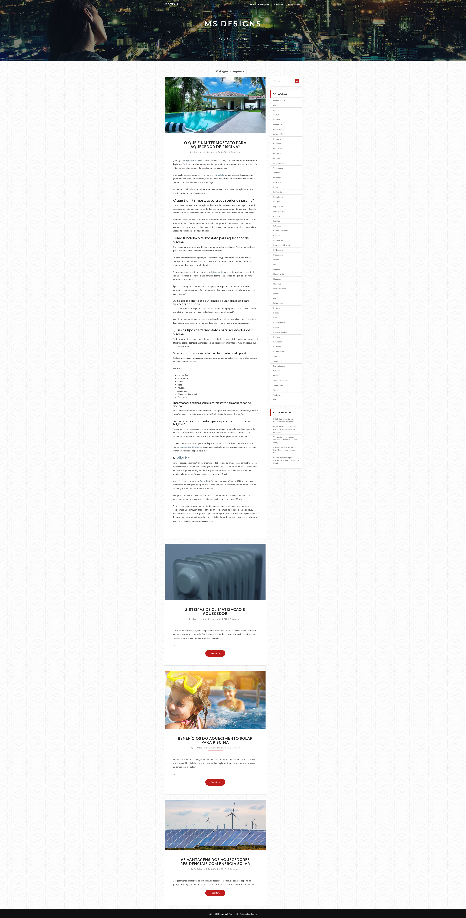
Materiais (277, 284)
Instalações (278, 255)
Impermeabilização (281, 245)
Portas (276, 327)
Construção (278, 168)
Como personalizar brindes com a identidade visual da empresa (284, 429)
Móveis (276, 293)
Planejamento (279, 322)
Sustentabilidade (280, 380)
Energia (276, 201)
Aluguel (276, 115)
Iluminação (278, 240)
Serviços (276, 371)
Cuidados (277, 177)
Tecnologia (278, 385)
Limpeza (276, 264)
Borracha (277, 139)
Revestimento (279, 351)
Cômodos (277, 158)
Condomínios (278, 163)
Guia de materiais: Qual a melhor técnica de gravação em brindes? (286, 460)
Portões (276, 337)
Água (275, 110)
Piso (275, 317)
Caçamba (277, 143)
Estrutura (277, 226)
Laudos (276, 259)
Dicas (275, 187)
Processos (277, 342)
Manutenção (278, 274)
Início (252, 4)
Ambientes (277, 119)
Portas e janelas (280, 332)
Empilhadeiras (279, 197)
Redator (198, 152)
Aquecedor (277, 124)
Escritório (277, 221)
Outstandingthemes (248, 914)
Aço (274, 105)
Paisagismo (278, 303)
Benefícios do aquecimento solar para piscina (215, 740)
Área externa (278, 129)
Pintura (276, 308)
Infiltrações (278, 250)
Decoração (277, 182)
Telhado (276, 390)
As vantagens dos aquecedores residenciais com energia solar (215, 861)
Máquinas (277, 279)
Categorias (278, 4)
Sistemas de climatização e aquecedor (215, 611)
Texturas (277, 395)
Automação (278, 134)
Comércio (277, 153)
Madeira (276, 269)
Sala (275, 356)
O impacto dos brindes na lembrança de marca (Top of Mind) (285, 440)
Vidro (275, 399)
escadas (276, 216)
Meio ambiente (279, 288)
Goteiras (276, 235)
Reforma (277, 346)
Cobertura (277, 148)
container (277, 172)
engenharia (278, 206)
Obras (275, 298)
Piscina (276, 313)
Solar (275, 375)
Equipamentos (279, 211)
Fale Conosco (294, 4)
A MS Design (263, 4)
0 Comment (234, 152)
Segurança (277, 361)
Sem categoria (279, 366)
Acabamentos (279, 100)
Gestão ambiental (280, 230)
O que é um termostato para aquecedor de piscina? (215, 144)
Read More (218, 653)
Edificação (277, 192)
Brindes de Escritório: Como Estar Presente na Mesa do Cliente (284, 450)
